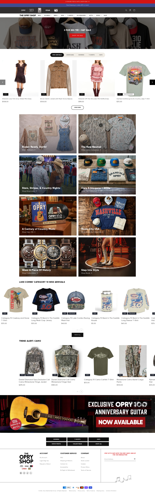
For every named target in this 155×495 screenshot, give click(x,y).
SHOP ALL (99, 444)
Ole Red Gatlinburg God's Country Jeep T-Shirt (133, 99)
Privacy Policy (85, 467)
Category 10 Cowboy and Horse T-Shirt (15, 319)
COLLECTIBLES (77, 444)
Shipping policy (100, 490)
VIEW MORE (77, 107)
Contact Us (63, 464)
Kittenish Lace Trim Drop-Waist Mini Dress (16, 99)
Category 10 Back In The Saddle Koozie (105, 319)
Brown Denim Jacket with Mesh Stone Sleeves (56, 99)
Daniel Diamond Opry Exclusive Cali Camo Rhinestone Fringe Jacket (34, 381)
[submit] (135, 459)
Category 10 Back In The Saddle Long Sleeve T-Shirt (135, 319)
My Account (43, 457)
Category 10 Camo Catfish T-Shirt (99, 380)
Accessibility (64, 467)
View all (77, 334)
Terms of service (91, 490)
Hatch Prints (56, 444)
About (83, 457)
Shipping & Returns (66, 460)
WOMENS (56, 439)
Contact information (111, 490)
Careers (83, 464)
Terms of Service (86, 470)
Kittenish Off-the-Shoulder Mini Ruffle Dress (93, 99)
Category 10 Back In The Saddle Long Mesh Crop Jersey (45, 319)
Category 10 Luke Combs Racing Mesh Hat (75, 319)
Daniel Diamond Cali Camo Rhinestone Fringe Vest (63, 381)
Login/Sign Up (44, 460)
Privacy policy (81, 490)
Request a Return (45, 464)
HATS (98, 439)
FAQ (61, 457)
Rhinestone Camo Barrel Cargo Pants (130, 381)
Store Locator (85, 460)
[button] (40, 15)
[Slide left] (73, 330)
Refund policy (72, 490)
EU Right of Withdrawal (67, 470)
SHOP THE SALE (77, 35)
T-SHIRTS (77, 439)
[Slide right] (81, 330)
